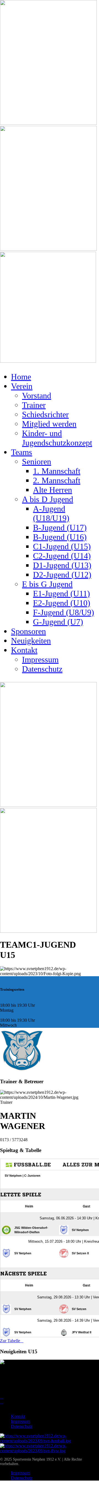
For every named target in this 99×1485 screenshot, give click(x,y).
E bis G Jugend (47, 584)
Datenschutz (42, 668)
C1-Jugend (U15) (62, 546)
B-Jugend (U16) (60, 536)
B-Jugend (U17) (60, 527)
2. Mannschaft (56, 480)
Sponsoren (28, 631)
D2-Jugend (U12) (62, 574)
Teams (21, 452)
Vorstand (36, 395)
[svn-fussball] (49, 1440)
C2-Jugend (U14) (62, 555)
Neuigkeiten (31, 640)
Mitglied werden (49, 423)
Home (21, 376)
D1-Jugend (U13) (62, 565)
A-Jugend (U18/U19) (51, 513)
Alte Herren (52, 489)
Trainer (34, 405)
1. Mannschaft (56, 470)
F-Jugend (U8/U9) (63, 612)
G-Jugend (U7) (58, 621)
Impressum (40, 659)
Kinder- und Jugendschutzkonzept (57, 438)
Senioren (36, 461)
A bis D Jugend (47, 499)
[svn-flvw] (49, 1450)
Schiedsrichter (45, 414)
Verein (21, 386)
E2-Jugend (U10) (61, 602)
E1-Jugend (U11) (61, 593)
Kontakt (24, 650)
